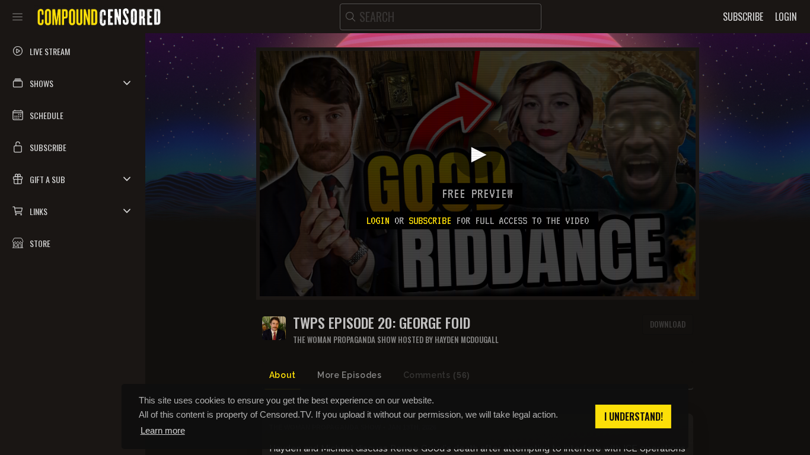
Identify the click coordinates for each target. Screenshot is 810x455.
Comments (436, 375)
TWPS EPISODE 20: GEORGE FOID (381, 322)
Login (378, 220)
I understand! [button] (633, 416)
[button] (72, 83)
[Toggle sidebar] (17, 16)
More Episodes (349, 375)
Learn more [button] (163, 430)
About (282, 375)
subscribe (430, 220)
